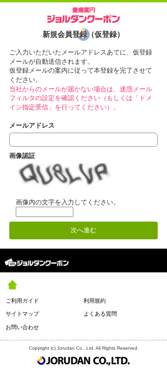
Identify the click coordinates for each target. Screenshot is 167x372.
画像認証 (22, 155)
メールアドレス (32, 125)
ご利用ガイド (22, 301)
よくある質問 (100, 314)
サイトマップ (22, 314)
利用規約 (95, 301)
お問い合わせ (22, 327)
